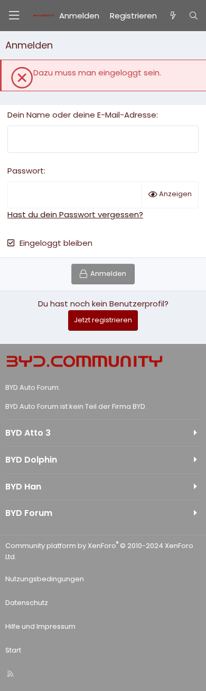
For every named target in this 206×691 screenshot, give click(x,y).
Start (13, 650)
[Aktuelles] (172, 16)
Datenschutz (26, 603)
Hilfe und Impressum (40, 626)
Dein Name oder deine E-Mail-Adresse (81, 114)
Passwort (25, 170)
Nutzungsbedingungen (44, 579)
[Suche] (193, 16)
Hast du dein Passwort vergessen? (75, 214)
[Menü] (13, 15)
